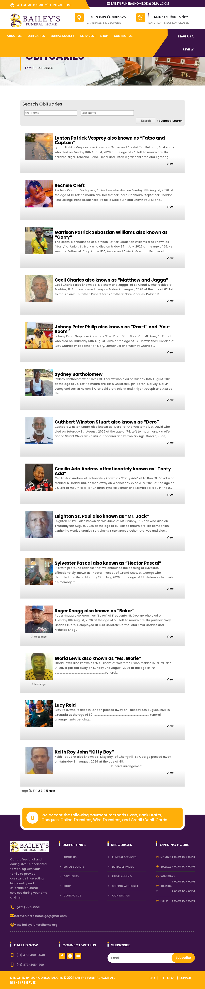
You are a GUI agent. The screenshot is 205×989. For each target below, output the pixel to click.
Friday (165, 901)
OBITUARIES (36, 36)
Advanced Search (170, 121)
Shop (67, 886)
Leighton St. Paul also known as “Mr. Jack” (102, 516)
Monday (166, 857)
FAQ (152, 978)
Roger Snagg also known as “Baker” (95, 611)
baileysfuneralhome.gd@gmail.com (140, 3)
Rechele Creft (70, 185)
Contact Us (123, 36)
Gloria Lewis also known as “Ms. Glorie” (98, 658)
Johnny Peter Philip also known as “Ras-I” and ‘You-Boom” (113, 329)
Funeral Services (124, 857)
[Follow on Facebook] (62, 956)
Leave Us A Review (186, 42)
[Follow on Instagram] (70, 956)
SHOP (104, 36)
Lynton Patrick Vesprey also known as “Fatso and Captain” (110, 140)
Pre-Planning (122, 876)
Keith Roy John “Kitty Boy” (84, 752)
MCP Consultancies (46, 978)
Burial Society (73, 867)
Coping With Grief (125, 886)
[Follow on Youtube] (78, 956)
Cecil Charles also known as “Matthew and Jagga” (111, 280)
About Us (69, 857)
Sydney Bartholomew (78, 374)
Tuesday (166, 866)
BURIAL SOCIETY (62, 36)
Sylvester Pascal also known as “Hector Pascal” (108, 563)
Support (186, 978)
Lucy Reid (65, 705)
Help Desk (167, 978)
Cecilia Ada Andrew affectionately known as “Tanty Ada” (113, 471)
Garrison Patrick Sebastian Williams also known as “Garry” (111, 234)
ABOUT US (14, 36)
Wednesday (168, 876)
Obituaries (71, 876)
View (170, 164)
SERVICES (87, 36)
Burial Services (123, 867)
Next (52, 791)
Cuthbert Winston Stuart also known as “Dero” (107, 422)
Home (29, 67)
